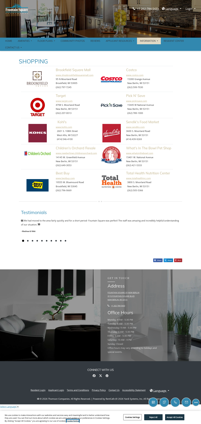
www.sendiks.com (135, 127)
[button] (171, 8)
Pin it (179, 260)
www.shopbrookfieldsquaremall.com (74, 75)
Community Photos (73, 40)
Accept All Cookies (175, 417)
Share (159, 260)
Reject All (153, 417)
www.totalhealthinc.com (138, 178)
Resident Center (174, 40)
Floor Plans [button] (45, 40)
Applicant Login (56, 390)
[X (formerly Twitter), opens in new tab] (100, 376)
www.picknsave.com (136, 100)
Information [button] (148, 40)
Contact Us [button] (12, 47)
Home (8, 40)
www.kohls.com (64, 127)
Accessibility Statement (134, 390)
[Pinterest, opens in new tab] (107, 376)
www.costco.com (134, 75)
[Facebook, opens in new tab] (94, 376)
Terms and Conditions (78, 390)
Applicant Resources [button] (119, 40)
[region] (100, 417)
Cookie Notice (73, 421)
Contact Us (114, 390)
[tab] (23, 241)
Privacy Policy (99, 390)
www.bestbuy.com (65, 178)
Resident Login (38, 390)
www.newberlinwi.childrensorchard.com (76, 153)
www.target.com (64, 100)
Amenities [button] (24, 40)
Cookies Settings (132, 417)
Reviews (95, 40)
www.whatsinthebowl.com (139, 153)
